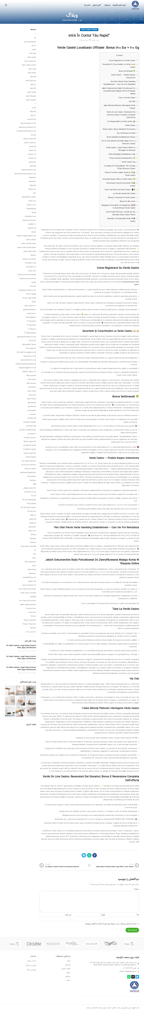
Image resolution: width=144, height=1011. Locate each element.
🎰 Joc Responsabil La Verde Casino (121, 121)
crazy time (32, 271)
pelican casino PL (30, 488)
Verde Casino (130, 125)
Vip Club (132, 101)
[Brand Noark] (53, 944)
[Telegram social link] (84, 855)
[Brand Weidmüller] (91, 943)
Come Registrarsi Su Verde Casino (122, 60)
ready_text (32, 531)
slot (34, 554)
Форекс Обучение (29, 624)
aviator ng (32, 158)
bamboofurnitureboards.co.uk (25, 174)
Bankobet (32, 178)
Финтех (33, 616)
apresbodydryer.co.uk (28, 123)
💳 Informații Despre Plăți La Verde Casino (119, 179)
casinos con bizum (29, 259)
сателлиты (32, 612)
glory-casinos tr (30, 306)
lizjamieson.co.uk (30, 356)
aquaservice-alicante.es (27, 127)
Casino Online (31, 240)
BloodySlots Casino (29, 197)
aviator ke (32, 150)
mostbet (33, 414)
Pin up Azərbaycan (29, 500)
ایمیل (103, 915)
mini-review (32, 379)
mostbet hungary (29, 422)
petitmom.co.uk (30, 492)
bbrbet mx (32, 189)
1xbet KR (33, 77)
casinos (33, 255)
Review (33, 535)
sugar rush (32, 581)
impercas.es (31, 313)
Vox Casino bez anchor (27, 601)
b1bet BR (33, 166)
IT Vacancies (31, 325)
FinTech (33, 286)
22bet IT (33, 116)
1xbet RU (33, 88)
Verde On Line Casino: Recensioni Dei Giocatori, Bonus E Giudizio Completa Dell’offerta (121, 115)
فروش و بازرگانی (31, 965)
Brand (34, 213)
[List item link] (106, 968)
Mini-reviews (31, 383)
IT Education (31, 321)
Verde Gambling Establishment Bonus (121, 137)
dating (33, 282)
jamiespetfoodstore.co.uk (26, 337)
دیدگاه (136, 889)
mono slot (32, 395)
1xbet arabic (31, 57)
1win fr (33, 46)
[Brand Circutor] (34, 944)
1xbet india (32, 69)
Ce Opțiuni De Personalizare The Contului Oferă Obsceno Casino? (119, 167)
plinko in (33, 515)
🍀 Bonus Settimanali (127, 71)
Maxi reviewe (31, 376)
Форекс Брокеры (30, 620)
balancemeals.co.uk (29, 170)
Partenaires (31, 476)
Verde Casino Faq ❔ (127, 162)
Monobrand (32, 403)
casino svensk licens (28, 244)
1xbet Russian (31, 96)
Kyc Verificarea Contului (126, 133)
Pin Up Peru (32, 511)
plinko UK (32, 519)
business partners (29, 220)
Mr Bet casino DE (30, 442)
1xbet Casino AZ (30, 61)
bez (34, 193)
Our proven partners (28, 465)
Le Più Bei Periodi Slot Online (124, 193)
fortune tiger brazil (29, 298)
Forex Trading (31, 294)
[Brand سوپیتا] (129, 943)
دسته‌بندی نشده (31, 632)
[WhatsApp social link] (89, 855)
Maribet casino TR (29, 372)
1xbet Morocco (31, 81)
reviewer (33, 542)
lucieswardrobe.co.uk (28, 360)
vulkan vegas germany (28, 605)
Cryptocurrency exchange (27, 275)
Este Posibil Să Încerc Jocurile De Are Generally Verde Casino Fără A (120, 213)
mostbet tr (32, 434)
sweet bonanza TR (29, 585)
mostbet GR (31, 418)
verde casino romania (69, 20)
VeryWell (33, 597)
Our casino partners (28, 461)
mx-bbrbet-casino (29, 449)
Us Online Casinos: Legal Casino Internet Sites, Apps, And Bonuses (21, 646)
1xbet (34, 50)
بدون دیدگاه (21, 651)
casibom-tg (32, 228)
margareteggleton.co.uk (27, 368)
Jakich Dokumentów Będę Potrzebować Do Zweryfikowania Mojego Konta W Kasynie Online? (118, 91)
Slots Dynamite (30, 562)
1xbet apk (32, 53)
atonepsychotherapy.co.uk (26, 131)
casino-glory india (29, 251)
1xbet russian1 (31, 100)
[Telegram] (137, 977)
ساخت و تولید (31, 961)
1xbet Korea (32, 73)
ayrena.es (32, 162)
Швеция (33, 628)
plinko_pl (33, 523)
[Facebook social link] (94, 855)
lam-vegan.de (31, 348)
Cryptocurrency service (27, 279)
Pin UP (33, 496)
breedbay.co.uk (30, 216)
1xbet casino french (29, 65)
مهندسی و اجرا (31, 969)
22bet (34, 108)
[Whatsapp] (129, 977)
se (35, 550)
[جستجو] (6, 5)
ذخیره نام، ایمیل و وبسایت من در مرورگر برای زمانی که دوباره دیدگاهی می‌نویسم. (111, 923)
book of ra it (31, 205)
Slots (34, 558)
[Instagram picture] (31, 690)
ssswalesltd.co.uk (29, 577)
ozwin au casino (30, 469)
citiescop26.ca (31, 267)
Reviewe (33, 539)
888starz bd (31, 119)
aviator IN (32, 147)
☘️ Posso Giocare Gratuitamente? (122, 158)
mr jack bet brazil (29, 445)
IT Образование (30, 333)
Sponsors (32, 573)
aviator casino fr (30, 143)
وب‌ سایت (68, 915)
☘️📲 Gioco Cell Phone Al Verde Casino (120, 189)
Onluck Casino (31, 457)
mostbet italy (31, 426)
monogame (32, 410)
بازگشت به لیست (89, 865)
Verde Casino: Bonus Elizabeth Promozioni (119, 129)
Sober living (32, 570)
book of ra (32, 201)
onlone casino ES (30, 453)
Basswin (33, 185)
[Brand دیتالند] (110, 944)
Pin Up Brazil (31, 504)
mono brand (31, 391)
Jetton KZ (32, 341)
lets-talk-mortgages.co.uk (26, 352)
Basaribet (32, 182)
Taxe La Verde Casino (126, 97)
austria (33, 135)
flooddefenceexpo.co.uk (27, 290)
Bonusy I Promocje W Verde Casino (121, 197)
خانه (81, 20)
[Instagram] (133, 977)
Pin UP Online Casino (28, 508)
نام (137, 915)
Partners (33, 480)
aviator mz (32, 154)
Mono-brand (31, 399)
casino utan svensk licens (26, 247)
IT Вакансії (32, 329)
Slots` (34, 566)
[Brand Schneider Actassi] (72, 943)
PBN (34, 484)
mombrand (32, 387)
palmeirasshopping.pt (28, 473)
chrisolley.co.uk (30, 263)
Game (34, 302)
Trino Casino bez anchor (27, 589)
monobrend (32, 407)
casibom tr (32, 224)
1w (35, 38)
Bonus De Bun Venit (127, 201)
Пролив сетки (31, 608)
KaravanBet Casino (29, 345)
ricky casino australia (28, 546)
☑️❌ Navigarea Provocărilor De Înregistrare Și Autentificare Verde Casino (118, 206)
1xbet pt (33, 84)
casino (33, 232)
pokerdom (32, 527)
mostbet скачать (30, 438)
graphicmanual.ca (29, 310)
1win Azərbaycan (30, 42)
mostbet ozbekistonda (27, 430)
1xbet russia (31, 92)
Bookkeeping (31, 209)
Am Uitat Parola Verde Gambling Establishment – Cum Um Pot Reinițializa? (119, 83)
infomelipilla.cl (31, 317)
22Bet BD (33, 112)
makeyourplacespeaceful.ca (26, 364)
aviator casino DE (29, 139)
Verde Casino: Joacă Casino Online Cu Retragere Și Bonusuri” (120, 149)
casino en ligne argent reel (26, 236)
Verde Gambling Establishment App (121, 154)
